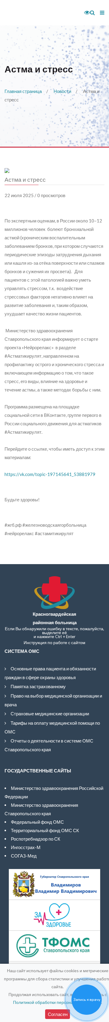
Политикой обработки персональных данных (57, 1002)
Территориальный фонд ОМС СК (45, 830)
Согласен (58, 1014)
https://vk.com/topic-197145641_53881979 (50, 474)
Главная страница (23, 91)
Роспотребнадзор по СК (35, 839)
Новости (62, 91)
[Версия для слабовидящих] (85, 12)
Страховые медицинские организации (50, 713)
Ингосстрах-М (26, 847)
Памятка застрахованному (38, 686)
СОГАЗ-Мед (24, 855)
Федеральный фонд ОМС (37, 822)
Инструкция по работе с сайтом (54, 642)
